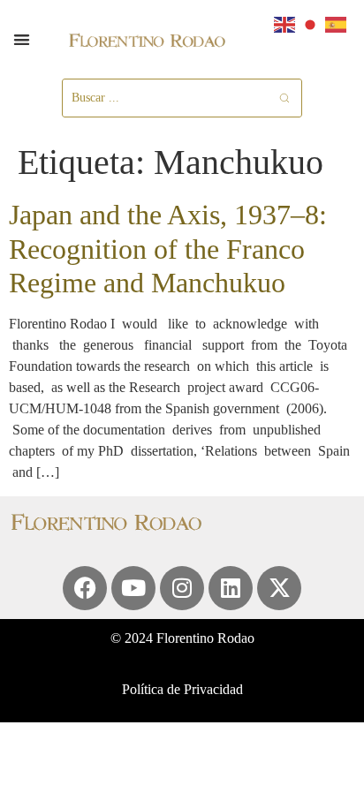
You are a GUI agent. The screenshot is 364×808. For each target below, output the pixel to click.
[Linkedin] (231, 588)
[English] (285, 23)
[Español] (336, 23)
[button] (21, 39)
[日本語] (311, 23)
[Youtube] (133, 588)
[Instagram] (182, 588)
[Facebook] (85, 588)
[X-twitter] (279, 588)
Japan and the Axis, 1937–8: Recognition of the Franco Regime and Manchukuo (168, 248)
